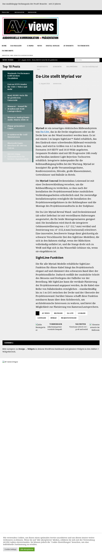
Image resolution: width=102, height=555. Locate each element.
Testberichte (83, 46)
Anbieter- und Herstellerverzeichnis (17, 55)
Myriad (54, 318)
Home (4, 46)
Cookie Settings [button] (10, 549)
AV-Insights (68, 46)
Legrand (81, 313)
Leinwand (42, 318)
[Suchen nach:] (87, 60)
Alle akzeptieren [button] (26, 549)
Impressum (32, 12)
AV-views (46, 313)
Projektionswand (68, 318)
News (39, 46)
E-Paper (30, 46)
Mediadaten (19, 12)
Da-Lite (44, 132)
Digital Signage (53, 46)
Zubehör (57, 67)
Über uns (5, 12)
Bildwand (58, 313)
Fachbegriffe (7, 51)
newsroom (57, 83)
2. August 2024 (44, 83)
